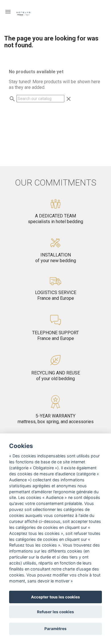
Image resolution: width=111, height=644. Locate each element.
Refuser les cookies (55, 612)
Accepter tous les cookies (55, 597)
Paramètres (55, 628)
